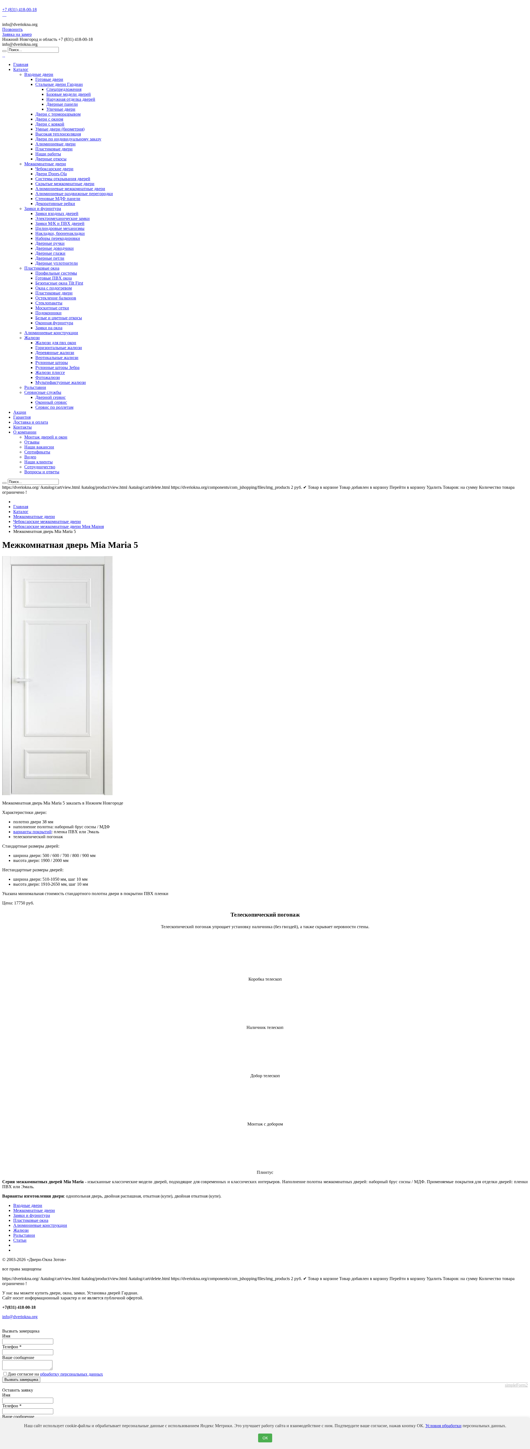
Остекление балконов (55, 298)
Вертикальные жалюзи (56, 357)
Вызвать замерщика (21, 1380)
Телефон (12, 1346)
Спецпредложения (63, 89)
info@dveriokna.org (20, 1316)
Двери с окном (49, 119)
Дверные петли (49, 258)
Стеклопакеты (48, 303)
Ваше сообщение (18, 1357)
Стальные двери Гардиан (59, 84)
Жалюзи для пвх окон (55, 342)
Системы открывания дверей (62, 178)
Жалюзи (32, 337)
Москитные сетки (52, 308)
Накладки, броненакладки (60, 233)
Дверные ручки (50, 243)
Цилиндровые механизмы (59, 228)
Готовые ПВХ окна (53, 278)
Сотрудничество (39, 467)
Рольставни (35, 387)
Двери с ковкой (49, 124)
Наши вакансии (39, 447)
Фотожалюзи (47, 377)
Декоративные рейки (55, 203)
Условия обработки (443, 1425)
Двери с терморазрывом (58, 114)
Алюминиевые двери (55, 144)
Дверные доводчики (54, 248)
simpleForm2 (516, 1385)
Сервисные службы (42, 392)
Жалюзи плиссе (50, 372)
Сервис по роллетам (54, 407)
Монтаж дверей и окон (45, 437)
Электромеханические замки (62, 218)
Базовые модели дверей (68, 94)
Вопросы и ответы (41, 471)
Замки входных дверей (56, 213)
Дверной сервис (50, 397)
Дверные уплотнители (56, 263)
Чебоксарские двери (54, 168)
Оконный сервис (51, 402)
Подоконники (48, 312)
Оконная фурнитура (54, 322)
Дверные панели (62, 104)
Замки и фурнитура (42, 208)
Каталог (20, 69)
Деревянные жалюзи (54, 352)
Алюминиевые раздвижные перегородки (74, 193)
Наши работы (48, 154)
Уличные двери (60, 109)
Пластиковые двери (54, 149)
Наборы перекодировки (57, 238)
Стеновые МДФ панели (57, 198)
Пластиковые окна (41, 268)
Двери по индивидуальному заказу (68, 139)
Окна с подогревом (53, 288)
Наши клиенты (38, 462)
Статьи (19, 1240)
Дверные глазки (50, 253)
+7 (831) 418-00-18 (19, 9)
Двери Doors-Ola (51, 173)
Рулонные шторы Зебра (57, 367)
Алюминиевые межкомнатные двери (70, 188)
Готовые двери (49, 79)
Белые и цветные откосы (58, 317)
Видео (30, 457)
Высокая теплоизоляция (58, 134)
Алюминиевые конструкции (51, 332)
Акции (19, 412)
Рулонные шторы (51, 362)
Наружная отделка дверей (70, 99)
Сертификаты (37, 452)
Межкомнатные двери (45, 163)
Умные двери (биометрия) (59, 129)
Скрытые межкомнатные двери (64, 183)
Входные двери (38, 74)
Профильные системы (56, 273)
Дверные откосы (51, 158)
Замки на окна (48, 327)
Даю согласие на (55, 1374)
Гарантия (22, 417)
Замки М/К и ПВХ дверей (59, 223)
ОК (265, 1438)
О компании (24, 432)
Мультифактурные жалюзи (60, 382)
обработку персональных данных (71, 1374)
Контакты (22, 427)
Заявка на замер (17, 34)
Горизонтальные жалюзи (58, 347)
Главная (20, 64)
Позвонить (12, 29)
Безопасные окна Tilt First (59, 283)
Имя (6, 1336)
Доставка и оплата (30, 422)
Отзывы (31, 442)
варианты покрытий (32, 831)
